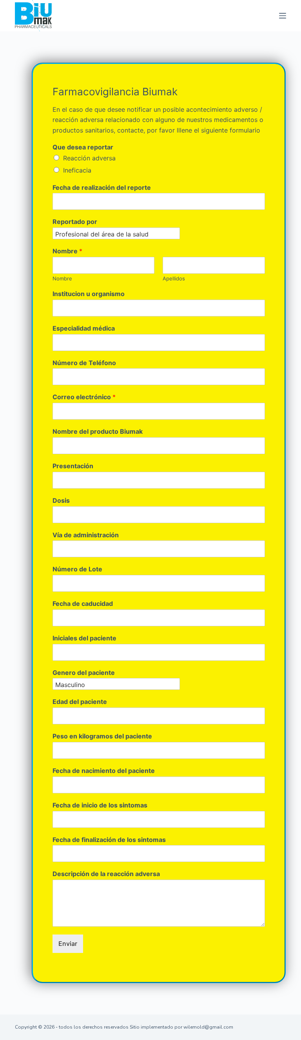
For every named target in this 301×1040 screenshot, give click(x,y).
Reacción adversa (89, 158)
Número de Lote (77, 569)
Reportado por (75, 221)
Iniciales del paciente (84, 638)
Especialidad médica (84, 328)
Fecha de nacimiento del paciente (104, 771)
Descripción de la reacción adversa (106, 874)
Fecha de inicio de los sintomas (100, 805)
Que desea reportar (83, 147)
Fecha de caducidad (83, 603)
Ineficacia (77, 170)
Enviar (67, 943)
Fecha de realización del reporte (102, 187)
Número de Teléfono (84, 363)
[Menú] (282, 15)
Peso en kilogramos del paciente (102, 736)
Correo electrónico (84, 397)
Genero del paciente (84, 672)
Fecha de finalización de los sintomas (109, 840)
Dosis (61, 500)
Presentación (73, 466)
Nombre (67, 251)
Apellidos (174, 278)
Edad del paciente (80, 701)
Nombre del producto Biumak (98, 431)
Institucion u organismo (89, 294)
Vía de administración (86, 535)
